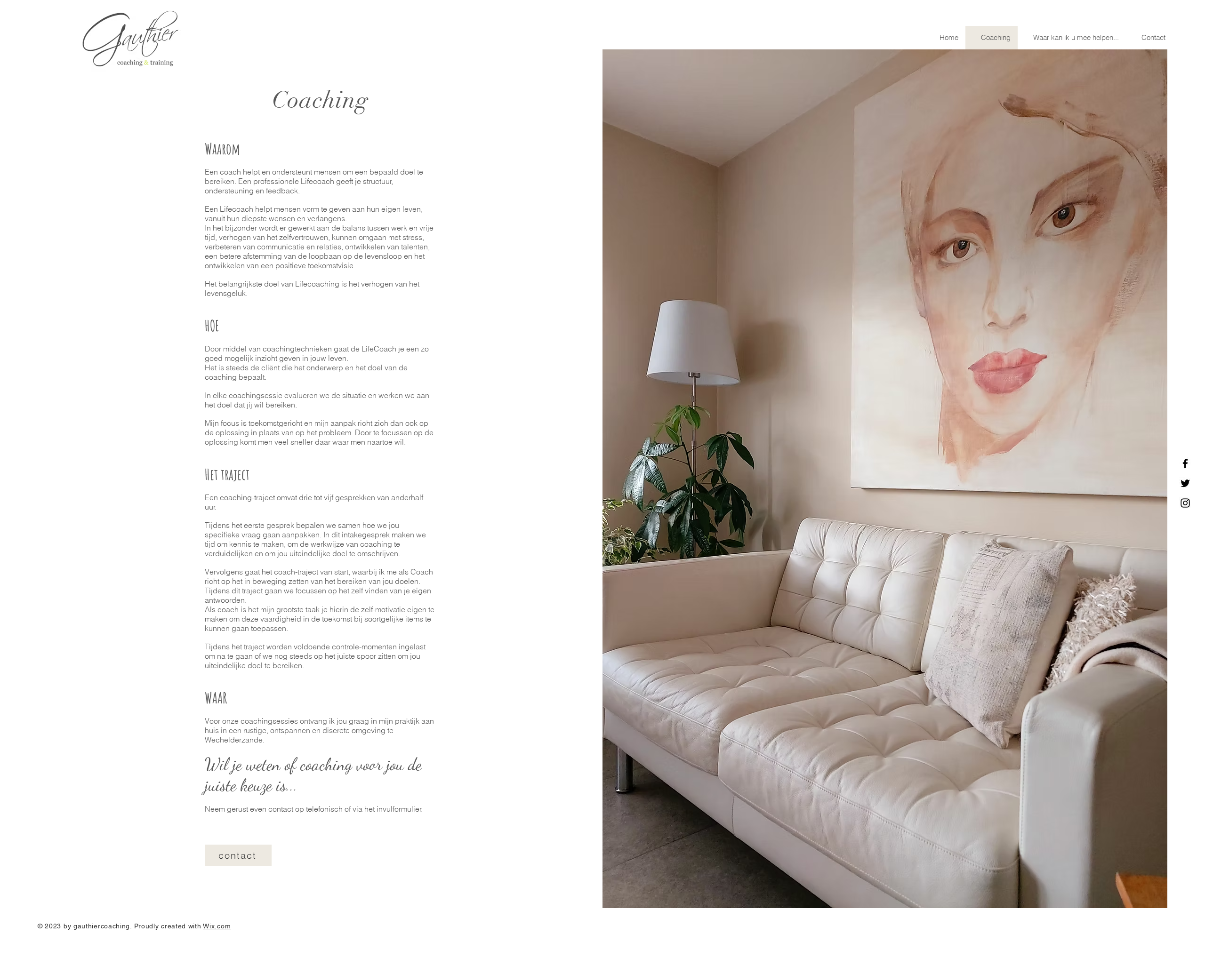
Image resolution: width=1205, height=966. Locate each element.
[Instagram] (1185, 503)
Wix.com (217, 926)
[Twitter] (1185, 483)
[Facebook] (1185, 463)
